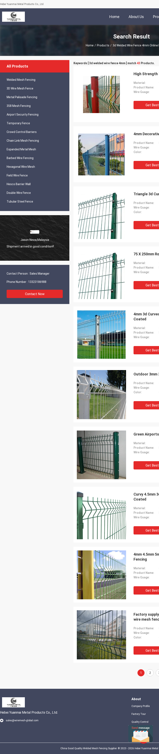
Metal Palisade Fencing (22, 97)
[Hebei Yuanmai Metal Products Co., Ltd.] (13, 16)
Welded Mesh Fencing (21, 79)
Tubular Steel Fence (20, 201)
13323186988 (37, 282)
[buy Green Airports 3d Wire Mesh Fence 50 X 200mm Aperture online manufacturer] (101, 454)
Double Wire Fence (19, 192)
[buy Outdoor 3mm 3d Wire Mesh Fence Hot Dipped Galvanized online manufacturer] (101, 394)
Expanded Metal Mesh (21, 149)
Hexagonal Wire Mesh (21, 166)
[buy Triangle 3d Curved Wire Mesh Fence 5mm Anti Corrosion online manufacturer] (101, 214)
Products (103, 45)
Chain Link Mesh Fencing (23, 140)
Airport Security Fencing (23, 114)
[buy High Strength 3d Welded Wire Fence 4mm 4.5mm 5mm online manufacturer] (101, 94)
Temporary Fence (18, 123)
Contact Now (35, 294)
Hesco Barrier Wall (19, 184)
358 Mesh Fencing (19, 105)
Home (90, 45)
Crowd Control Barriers (22, 132)
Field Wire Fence (17, 175)
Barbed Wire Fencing (20, 158)
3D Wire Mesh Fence (20, 88)
